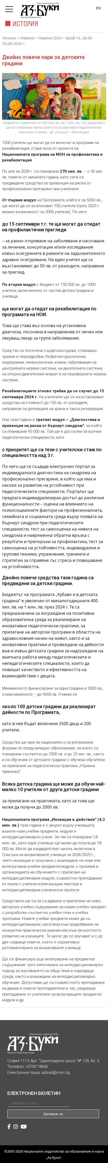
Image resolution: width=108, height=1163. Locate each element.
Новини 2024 (50, 37)
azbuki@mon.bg (55, 1072)
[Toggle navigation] (10, 7)
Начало (9, 37)
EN (98, 7)
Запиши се (53, 1113)
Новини (27, 37)
